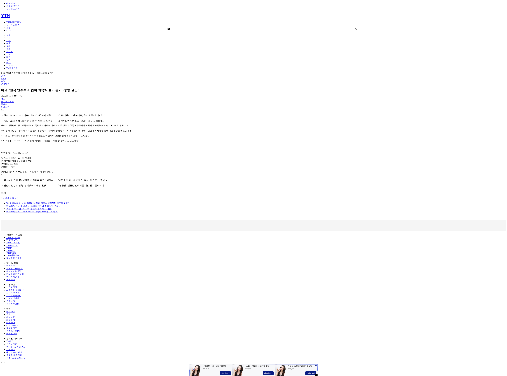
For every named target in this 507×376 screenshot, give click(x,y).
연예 (8, 54)
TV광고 (9, 341)
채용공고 (10, 317)
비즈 (8, 57)
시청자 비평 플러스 (15, 290)
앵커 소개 (10, 322)
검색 (3, 76)
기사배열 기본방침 (15, 274)
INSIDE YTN (12, 240)
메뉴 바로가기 (13, 3)
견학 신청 (10, 301)
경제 (8, 38)
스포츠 (9, 51)
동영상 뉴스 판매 (14, 352)
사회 (8, 40)
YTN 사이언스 (13, 243)
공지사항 (10, 311)
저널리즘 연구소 (14, 258)
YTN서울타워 (12, 255)
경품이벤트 (11, 328)
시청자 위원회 (13, 293)
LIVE (8, 30)
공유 (3, 81)
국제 (8, 46)
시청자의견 (11, 287)
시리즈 (9, 65)
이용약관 (10, 266)
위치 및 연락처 (13, 331)
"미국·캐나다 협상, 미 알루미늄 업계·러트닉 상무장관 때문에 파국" (37, 203)
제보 (8, 28)
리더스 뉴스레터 (14, 325)
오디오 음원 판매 (14, 355)
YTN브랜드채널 (13, 22)
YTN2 (9, 248)
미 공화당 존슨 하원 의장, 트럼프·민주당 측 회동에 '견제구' (33, 206)
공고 (8, 314)
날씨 (8, 60)
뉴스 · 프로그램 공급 (15, 358)
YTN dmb (10, 250)
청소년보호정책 (13, 271)
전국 (8, 43)
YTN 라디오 (12, 245)
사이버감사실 (12, 298)
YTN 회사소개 (13, 237)
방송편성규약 (12, 277)
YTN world (11, 253)
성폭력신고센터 (13, 304)
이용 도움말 (11, 334)
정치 (8, 35)
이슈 (8, 63)
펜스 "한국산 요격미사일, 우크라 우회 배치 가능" (29, 209)
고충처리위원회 (13, 295)
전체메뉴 (5, 84)
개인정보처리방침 (14, 268)
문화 (8, 49)
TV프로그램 (12, 68)
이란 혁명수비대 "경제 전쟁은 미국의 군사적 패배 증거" (32, 211)
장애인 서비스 (13, 25)
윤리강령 (10, 279)
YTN (5, 15)
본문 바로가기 (13, 6)
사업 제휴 (10, 349)
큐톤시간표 (11, 344)
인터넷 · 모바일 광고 (15, 347)
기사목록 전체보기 (9, 198)
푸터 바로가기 (13, 9)
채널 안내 (10, 320)
